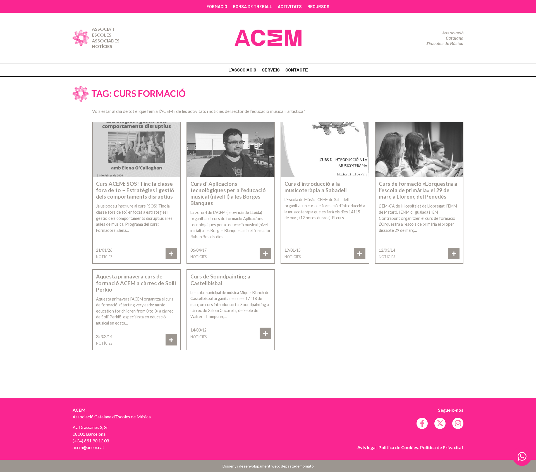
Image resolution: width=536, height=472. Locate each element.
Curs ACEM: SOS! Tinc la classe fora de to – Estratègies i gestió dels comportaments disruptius (135, 190)
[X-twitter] (440, 423)
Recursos (318, 6)
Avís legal (367, 447)
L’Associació (242, 69)
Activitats (290, 6)
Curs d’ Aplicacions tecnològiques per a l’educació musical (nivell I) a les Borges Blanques (228, 193)
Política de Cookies (398, 447)
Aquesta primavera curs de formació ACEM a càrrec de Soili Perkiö (136, 282)
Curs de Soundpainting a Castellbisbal (220, 279)
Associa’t (103, 29)
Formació (217, 6)
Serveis (271, 69)
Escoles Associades (105, 37)
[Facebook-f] (422, 423)
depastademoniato (297, 466)
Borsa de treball (252, 6)
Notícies (102, 46)
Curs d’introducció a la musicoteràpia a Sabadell (315, 186)
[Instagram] (457, 423)
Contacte (296, 69)
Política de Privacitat (441, 447)
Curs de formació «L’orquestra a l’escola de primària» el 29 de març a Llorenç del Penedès (418, 190)
